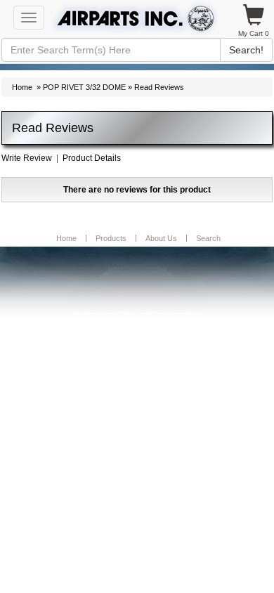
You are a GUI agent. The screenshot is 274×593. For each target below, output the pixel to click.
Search (208, 238)
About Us (161, 238)
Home (22, 87)
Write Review (26, 158)
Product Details (92, 158)
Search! (246, 50)
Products (111, 238)
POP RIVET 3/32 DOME (84, 87)
